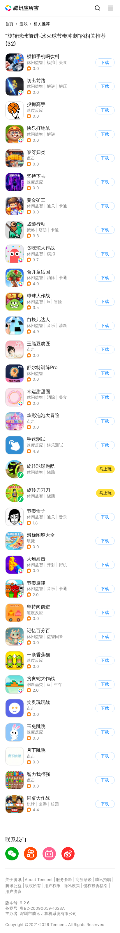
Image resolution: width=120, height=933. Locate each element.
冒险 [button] (58, 301)
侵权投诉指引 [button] (95, 885)
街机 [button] (63, 564)
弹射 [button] (51, 564)
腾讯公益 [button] (13, 885)
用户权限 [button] (52, 885)
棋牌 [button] (31, 804)
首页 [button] (9, 23)
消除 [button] (51, 277)
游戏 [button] (24, 23)
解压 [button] (63, 86)
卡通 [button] (63, 206)
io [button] (48, 301)
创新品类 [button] (35, 684)
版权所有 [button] (33, 885)
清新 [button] (63, 325)
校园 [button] (55, 804)
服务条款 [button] (64, 879)
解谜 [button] (51, 86)
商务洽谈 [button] (83, 879)
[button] (22, 8)
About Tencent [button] (39, 879)
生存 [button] (58, 684)
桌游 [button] (43, 804)
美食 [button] (63, 62)
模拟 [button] (51, 62)
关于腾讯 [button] (13, 879)
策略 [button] (31, 230)
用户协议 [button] (13, 891)
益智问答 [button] (55, 636)
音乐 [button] (51, 325)
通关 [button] (51, 206)
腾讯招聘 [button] (103, 879)
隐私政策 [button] (72, 885)
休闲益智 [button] (35, 62)
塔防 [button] (43, 230)
